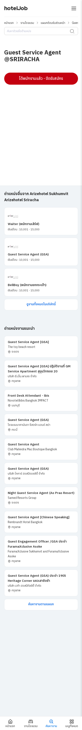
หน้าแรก (9, 23)
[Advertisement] (41, 130)
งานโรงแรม (27, 23)
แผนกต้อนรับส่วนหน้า (53, 23)
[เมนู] (74, 8)
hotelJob (16, 8)
